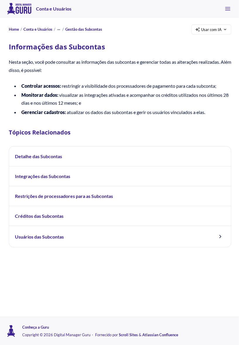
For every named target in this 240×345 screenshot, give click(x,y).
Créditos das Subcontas (39, 216)
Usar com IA (211, 29)
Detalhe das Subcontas (38, 156)
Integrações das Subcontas (42, 176)
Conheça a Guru (35, 327)
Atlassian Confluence (160, 334)
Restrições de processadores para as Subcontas (64, 196)
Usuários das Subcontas (39, 236)
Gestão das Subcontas (83, 29)
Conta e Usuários (53, 8)
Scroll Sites (128, 334)
